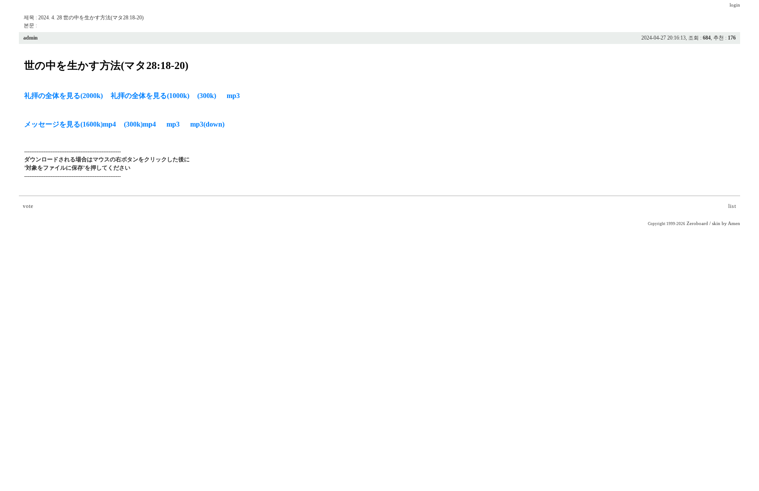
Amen (734, 223)
